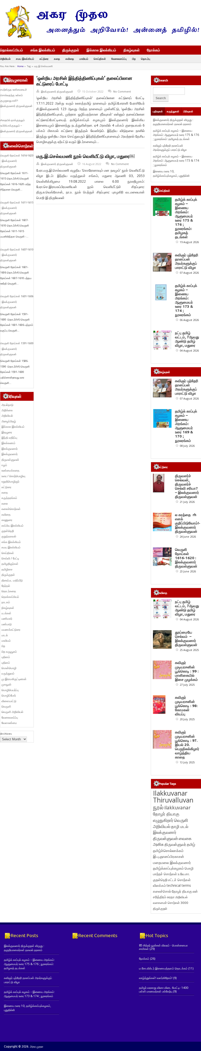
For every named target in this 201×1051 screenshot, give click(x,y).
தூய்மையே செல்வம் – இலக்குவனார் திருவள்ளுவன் (186, 638)
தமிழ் (191, 844)
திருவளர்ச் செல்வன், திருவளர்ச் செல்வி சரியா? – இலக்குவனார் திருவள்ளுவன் (187, 486)
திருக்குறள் (70, 49)
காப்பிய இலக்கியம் (12, 525)
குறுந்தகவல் (8, 536)
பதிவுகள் (158, 111)
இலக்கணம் (8, 443)
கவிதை (69, 58)
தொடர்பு (145, 58)
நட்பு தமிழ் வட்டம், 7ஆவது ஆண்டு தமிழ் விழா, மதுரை (187, 339)
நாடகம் (5, 602)
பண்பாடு (6, 624)
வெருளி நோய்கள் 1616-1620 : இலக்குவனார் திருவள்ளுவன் (16, 161)
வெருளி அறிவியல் (12, 712)
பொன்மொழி (8, 668)
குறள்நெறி (7, 531)
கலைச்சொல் (162, 891)
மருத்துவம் (7, 673)
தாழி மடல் (179, 826)
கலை (4, 503)
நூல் (158, 807)
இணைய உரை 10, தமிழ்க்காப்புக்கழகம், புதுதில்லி (171, 173)
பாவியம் (83, 58)
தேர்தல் (5, 586)
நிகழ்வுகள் (132, 49)
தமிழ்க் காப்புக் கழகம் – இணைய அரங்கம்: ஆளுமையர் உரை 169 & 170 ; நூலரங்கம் (186, 425)
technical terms (179, 885)
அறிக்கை (7, 410)
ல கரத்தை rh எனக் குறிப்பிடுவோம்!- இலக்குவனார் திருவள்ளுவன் (187, 523)
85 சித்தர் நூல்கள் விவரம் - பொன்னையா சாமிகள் (163, 947)
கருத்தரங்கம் (9, 498)
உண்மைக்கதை (10, 470)
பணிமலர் (6, 618)
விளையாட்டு (8, 701)
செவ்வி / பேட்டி (10, 558)
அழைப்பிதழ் (8, 421)
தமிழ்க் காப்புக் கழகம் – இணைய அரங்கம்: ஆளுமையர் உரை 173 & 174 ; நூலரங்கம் (176, 160)
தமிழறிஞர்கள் (9, 564)
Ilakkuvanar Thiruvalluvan (173, 796)
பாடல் (4, 635)
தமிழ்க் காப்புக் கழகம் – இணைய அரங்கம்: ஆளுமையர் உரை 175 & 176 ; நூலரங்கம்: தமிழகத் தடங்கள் (176, 135)
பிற (134, 58)
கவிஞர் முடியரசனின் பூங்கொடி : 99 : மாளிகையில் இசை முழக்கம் (187, 671)
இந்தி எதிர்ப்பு (9, 438)
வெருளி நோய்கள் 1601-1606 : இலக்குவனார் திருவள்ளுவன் (16, 302)
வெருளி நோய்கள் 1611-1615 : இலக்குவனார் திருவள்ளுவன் (16, 208)
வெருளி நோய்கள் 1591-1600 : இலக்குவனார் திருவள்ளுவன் (16, 349)
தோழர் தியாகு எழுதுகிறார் (166, 817)
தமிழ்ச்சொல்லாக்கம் (168, 850)
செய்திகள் (100, 58)
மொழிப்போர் (8, 695)
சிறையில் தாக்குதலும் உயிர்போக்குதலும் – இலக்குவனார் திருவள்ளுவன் (16, 126)
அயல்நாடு (7, 405)
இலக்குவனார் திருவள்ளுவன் (57, 91)
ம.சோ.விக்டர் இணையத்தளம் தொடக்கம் (163, 968)
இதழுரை (6, 432)
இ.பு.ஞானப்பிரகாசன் (168, 856)
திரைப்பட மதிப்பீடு (12, 580)
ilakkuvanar (177, 807)
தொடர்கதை (8, 591)
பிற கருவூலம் (9, 651)
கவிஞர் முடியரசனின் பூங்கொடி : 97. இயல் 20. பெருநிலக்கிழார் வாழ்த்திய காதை (187, 744)
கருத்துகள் (173, 111)
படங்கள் (6, 613)
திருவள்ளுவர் (175, 844)
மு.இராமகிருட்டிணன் (13, 679)
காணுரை (6, 520)
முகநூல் (6, 684)
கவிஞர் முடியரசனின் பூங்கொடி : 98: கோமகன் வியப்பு (186, 705)
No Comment (122, 91)
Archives (6, 733)
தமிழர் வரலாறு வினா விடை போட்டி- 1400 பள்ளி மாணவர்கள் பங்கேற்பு (163, 989)
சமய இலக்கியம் (25, 58)
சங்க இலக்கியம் (42, 49)
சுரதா (171, 897)
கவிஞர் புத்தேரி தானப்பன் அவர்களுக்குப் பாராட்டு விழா (170, 147)
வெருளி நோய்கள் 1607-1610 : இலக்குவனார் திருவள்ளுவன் (16, 255)
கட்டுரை (44, 58)
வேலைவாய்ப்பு (119, 58)
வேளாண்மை (9, 723)
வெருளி (6, 706)
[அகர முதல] (100, 37)
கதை (57, 58)
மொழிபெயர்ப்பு (10, 690)
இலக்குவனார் (9, 449)
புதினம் (5, 657)
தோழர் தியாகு (182, 891)
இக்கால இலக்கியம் (101, 49)
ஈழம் (4, 465)
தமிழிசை (7, 569)
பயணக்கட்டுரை (10, 629)
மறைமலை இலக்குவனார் (172, 862)
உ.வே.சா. (184, 874)
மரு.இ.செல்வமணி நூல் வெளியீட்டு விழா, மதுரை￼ (85, 156)
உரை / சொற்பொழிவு (13, 476)
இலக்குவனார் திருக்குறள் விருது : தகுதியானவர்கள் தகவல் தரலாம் (173, 122)
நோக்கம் (153, 50)
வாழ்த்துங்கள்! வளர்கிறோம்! (155, 978)
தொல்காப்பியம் (11, 49)
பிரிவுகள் (188, 111)
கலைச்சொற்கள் (11, 509)
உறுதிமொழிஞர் (10, 481)
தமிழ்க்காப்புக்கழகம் (168, 868)
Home (20, 66)
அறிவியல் (5, 58)
